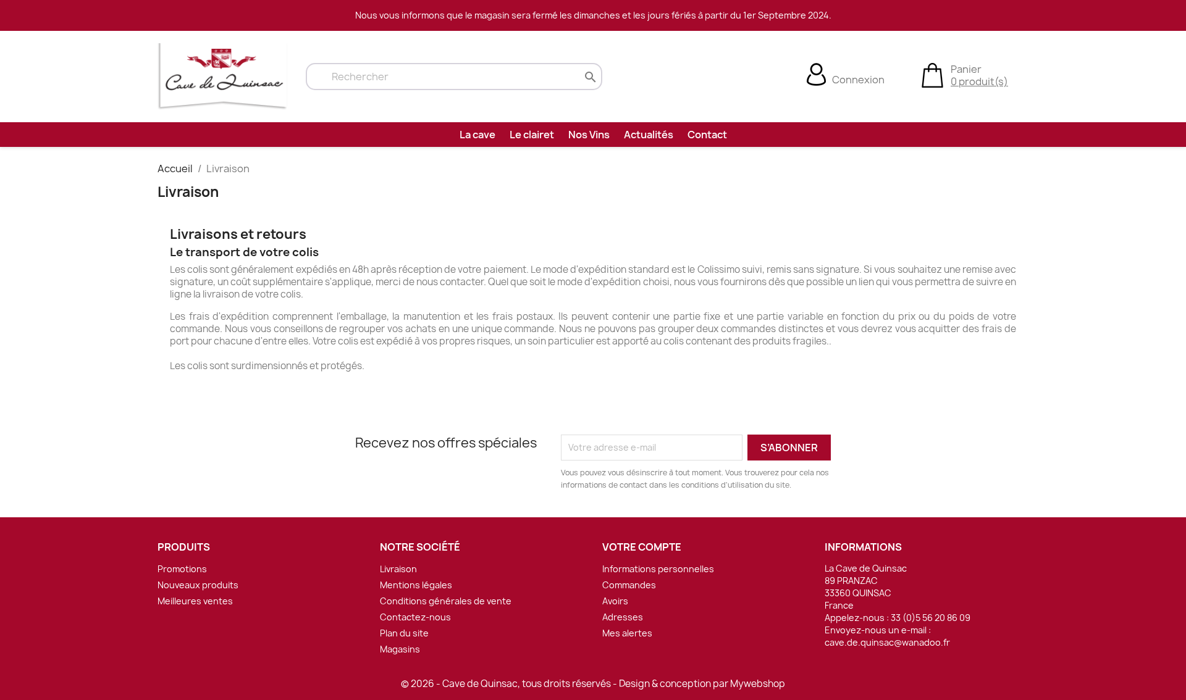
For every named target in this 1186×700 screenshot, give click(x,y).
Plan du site (404, 633)
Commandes (629, 585)
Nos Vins (589, 134)
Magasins (400, 649)
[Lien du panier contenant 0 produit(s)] (932, 74)
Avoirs (615, 601)
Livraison (398, 569)
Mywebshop (757, 683)
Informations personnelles (658, 569)
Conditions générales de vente (445, 601)
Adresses (622, 617)
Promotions (182, 569)
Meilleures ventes (195, 601)
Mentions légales (416, 585)
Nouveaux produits (198, 585)
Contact (707, 134)
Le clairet (532, 134)
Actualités (648, 134)
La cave (477, 134)
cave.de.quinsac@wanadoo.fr (887, 642)
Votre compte (641, 547)
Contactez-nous (415, 617)
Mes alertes (627, 633)
